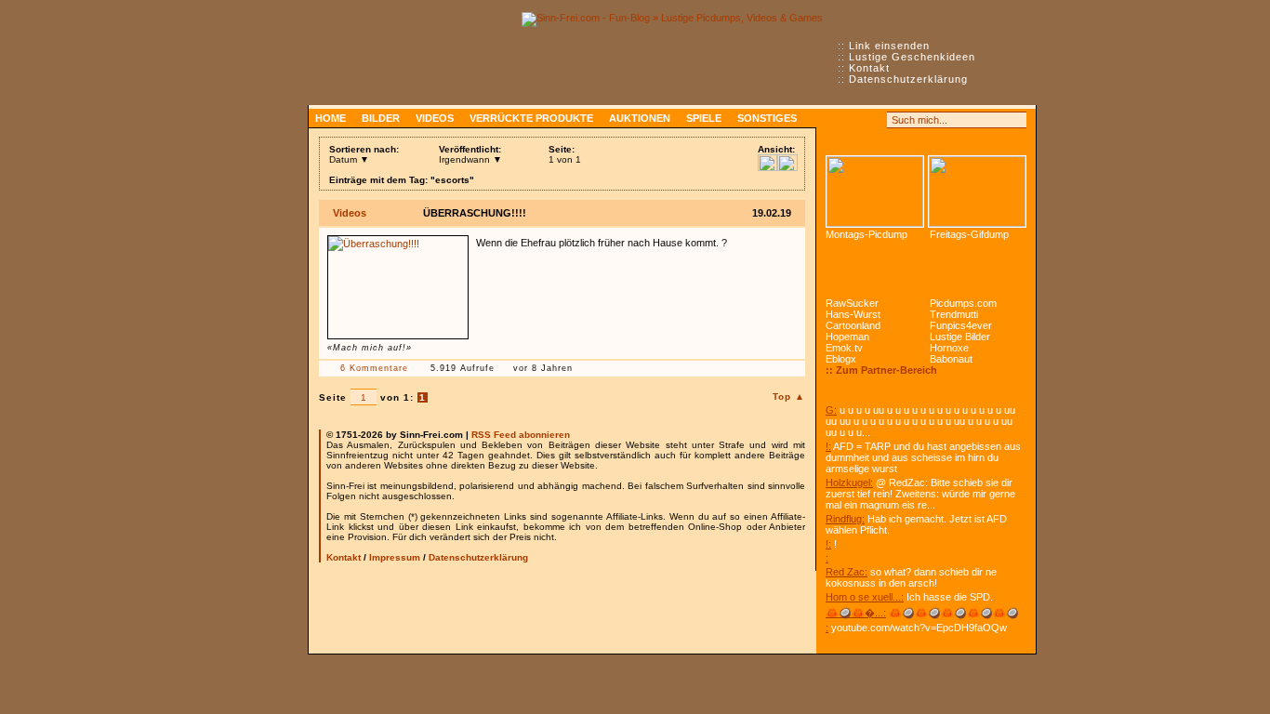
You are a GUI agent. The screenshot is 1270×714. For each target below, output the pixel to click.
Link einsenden (889, 45)
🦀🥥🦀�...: (856, 612)
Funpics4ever (961, 325)
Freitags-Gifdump (969, 234)
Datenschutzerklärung (908, 79)
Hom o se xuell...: (865, 596)
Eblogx (841, 358)
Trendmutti (954, 314)
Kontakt (869, 67)
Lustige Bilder (960, 336)
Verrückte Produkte (531, 118)
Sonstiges (767, 118)
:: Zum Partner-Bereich (881, 370)
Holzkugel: (849, 482)
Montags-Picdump (866, 234)
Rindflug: (845, 518)
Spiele (703, 118)
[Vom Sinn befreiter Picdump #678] (875, 191)
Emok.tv (844, 347)
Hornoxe (949, 347)
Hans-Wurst (853, 314)
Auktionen (639, 118)
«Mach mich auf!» (369, 347)
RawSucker (852, 303)
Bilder (381, 118)
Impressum (394, 557)
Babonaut (951, 358)
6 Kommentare (374, 368)
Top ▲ (789, 396)
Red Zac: (846, 571)
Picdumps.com (963, 303)
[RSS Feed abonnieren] (834, 120)
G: (831, 410)
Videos (435, 118)
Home (330, 118)
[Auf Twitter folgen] (875, 120)
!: (828, 446)
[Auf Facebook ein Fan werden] (854, 120)
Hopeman (847, 336)
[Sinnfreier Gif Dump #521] (977, 191)
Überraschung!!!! (474, 212)
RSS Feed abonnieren (520, 435)
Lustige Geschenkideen (912, 56)
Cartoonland (853, 325)
